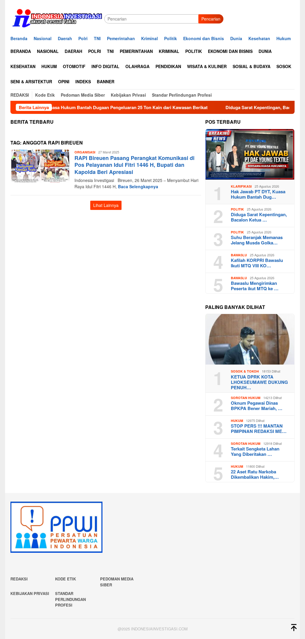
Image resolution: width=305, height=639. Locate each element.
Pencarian (210, 19)
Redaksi (19, 579)
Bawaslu (239, 255)
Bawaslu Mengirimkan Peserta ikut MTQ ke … (254, 285)
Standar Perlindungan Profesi (70, 599)
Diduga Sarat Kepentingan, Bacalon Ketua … (259, 217)
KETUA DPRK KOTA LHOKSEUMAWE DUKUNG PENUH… (259, 382)
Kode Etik (65, 579)
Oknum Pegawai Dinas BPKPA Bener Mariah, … (256, 405)
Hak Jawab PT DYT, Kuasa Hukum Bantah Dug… (258, 194)
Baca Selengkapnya (138, 186)
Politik (237, 209)
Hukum (237, 420)
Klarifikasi (241, 186)
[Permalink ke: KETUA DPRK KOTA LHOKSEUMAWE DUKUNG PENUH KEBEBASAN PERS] (250, 339)
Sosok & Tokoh (245, 371)
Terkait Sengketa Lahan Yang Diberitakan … (255, 451)
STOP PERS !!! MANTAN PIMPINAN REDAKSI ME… (259, 428)
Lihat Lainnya (106, 205)
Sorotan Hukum (245, 397)
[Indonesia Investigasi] (57, 18)
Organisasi (84, 152)
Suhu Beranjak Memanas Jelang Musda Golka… (257, 240)
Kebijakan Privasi (29, 593)
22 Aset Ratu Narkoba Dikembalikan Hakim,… (255, 474)
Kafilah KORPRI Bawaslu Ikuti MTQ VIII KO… (257, 263)
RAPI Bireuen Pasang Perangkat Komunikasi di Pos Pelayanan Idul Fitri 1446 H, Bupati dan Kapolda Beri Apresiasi (134, 165)
